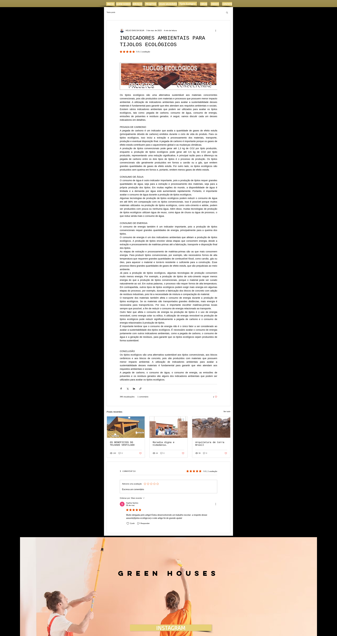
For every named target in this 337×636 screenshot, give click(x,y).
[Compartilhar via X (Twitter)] (127, 388)
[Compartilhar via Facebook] (121, 388)
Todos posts (111, 12)
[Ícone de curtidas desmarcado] (128, 523)
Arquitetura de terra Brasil (209, 443)
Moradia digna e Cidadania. (163, 443)
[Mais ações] (215, 30)
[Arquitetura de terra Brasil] (211, 427)
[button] (227, 12)
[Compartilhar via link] (140, 388)
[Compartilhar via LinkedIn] (134, 388)
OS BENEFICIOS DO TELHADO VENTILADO (122, 443)
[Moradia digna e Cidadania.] (169, 427)
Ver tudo (226, 411)
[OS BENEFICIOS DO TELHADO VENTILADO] (126, 427)
